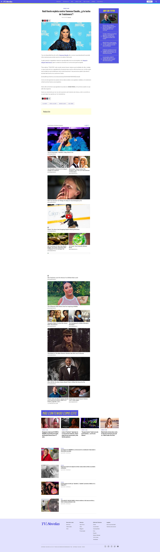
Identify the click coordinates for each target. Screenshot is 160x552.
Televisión (44, 103)
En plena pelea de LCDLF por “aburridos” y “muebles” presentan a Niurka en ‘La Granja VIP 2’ (78, 484)
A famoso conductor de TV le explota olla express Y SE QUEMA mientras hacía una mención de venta (109, 51)
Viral (72, 1)
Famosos (58, 1)
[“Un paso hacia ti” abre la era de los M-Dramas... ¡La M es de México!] (90, 423)
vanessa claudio (62, 103)
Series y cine (78, 1)
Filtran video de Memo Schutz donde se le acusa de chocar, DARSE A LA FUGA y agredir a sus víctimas (109, 28)
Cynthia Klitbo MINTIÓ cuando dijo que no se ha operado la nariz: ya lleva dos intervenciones (109, 59)
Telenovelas (66, 1)
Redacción (69, 17)
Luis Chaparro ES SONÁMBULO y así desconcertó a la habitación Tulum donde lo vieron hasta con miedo (78, 450)
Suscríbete (150, 1)
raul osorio (70, 103)
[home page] (7, 1)
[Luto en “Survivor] (70, 423)
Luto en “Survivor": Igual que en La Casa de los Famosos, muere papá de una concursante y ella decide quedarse (70, 434)
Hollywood (100, 1)
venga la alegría (52, 103)
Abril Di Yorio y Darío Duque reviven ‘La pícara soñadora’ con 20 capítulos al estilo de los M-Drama (110, 44)
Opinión (93, 1)
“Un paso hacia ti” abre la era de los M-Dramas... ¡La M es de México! (90, 433)
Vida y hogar (86, 1)
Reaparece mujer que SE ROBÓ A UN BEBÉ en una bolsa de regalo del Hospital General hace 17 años (50, 434)
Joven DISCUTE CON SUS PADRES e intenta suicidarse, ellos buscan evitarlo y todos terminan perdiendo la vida (77, 501)
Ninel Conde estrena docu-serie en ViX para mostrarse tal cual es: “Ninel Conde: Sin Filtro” (109, 433)
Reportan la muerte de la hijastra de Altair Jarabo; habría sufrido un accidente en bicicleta (78, 467)
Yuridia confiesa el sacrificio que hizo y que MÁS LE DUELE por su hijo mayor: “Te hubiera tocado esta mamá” (110, 36)
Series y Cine (66, 8)
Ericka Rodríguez (68, 452)
